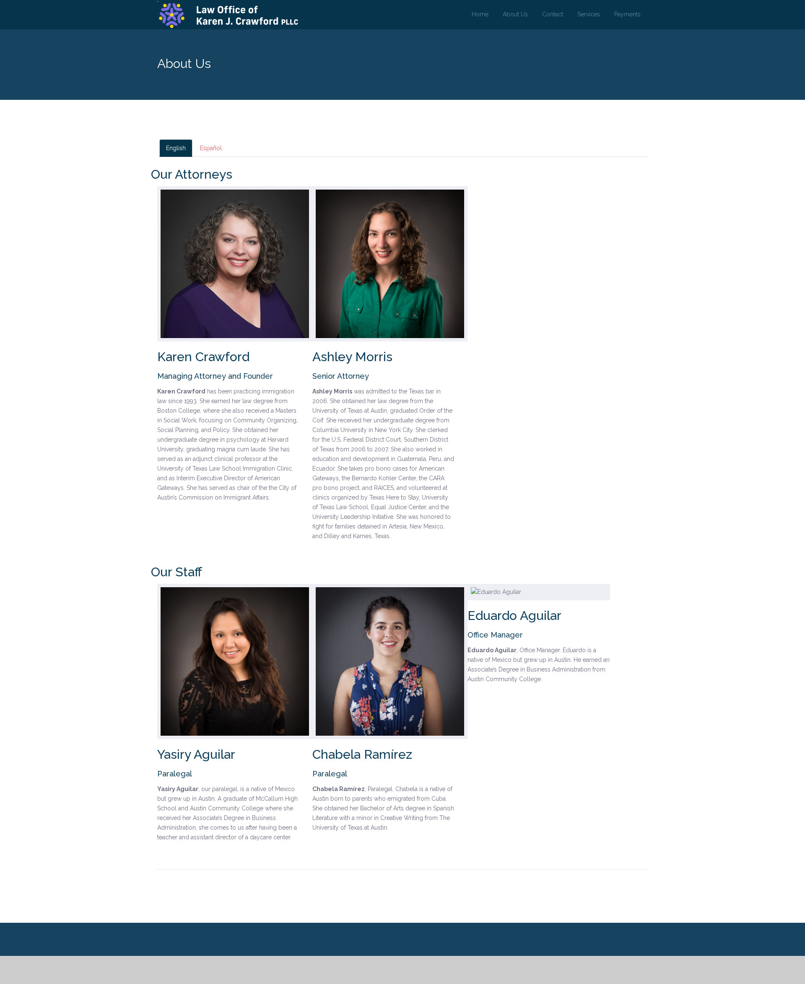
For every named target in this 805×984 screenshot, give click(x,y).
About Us (515, 14)
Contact (552, 14)
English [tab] (176, 148)
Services (588, 14)
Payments (627, 14)
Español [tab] (211, 148)
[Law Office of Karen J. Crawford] (228, 15)
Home (480, 14)
